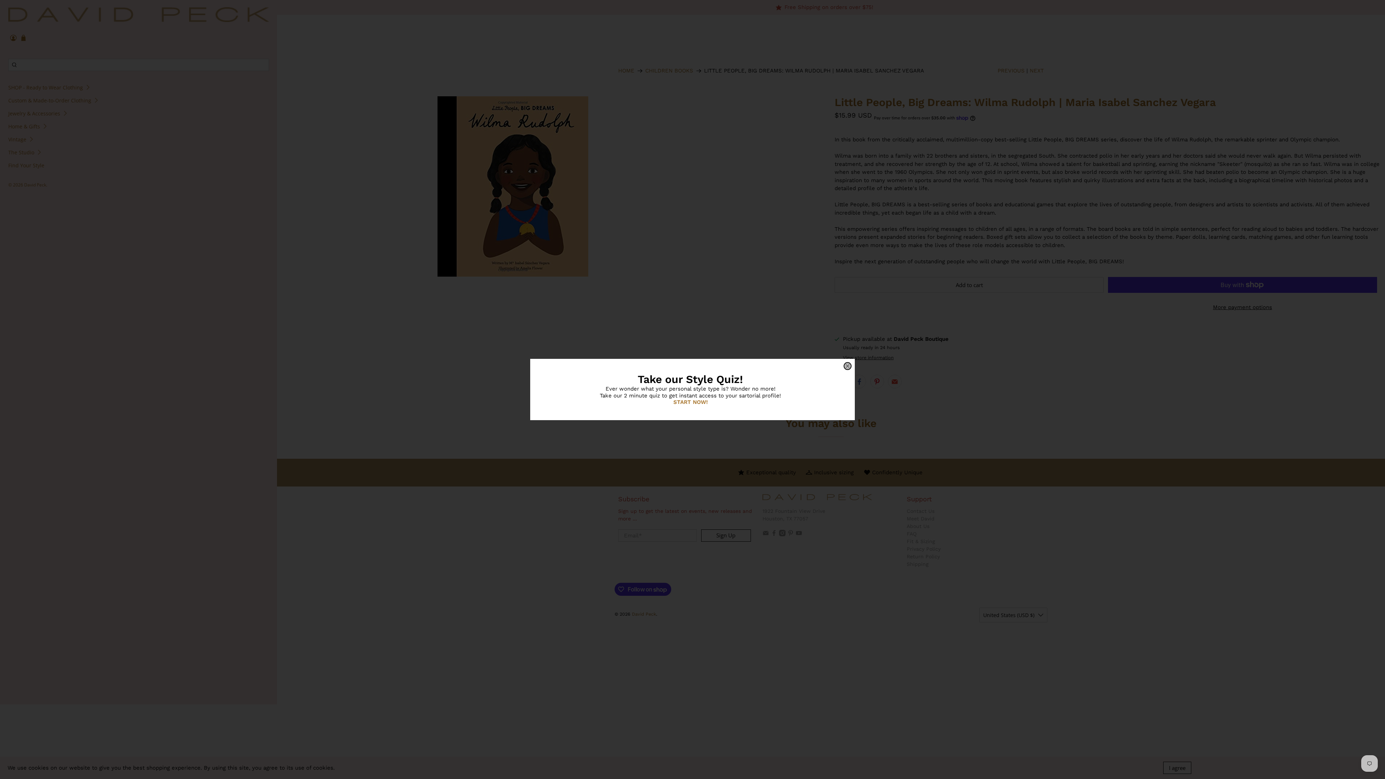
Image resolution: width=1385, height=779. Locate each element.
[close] (847, 366)
